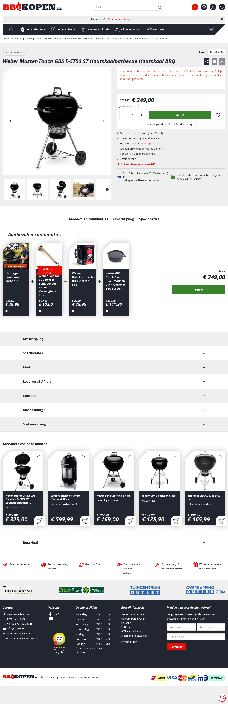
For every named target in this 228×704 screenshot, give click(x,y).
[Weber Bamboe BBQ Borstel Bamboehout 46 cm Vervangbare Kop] (49, 256)
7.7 (195, 7)
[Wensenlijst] (222, 7)
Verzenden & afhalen (133, 614)
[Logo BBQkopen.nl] (32, 6)
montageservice (150, 143)
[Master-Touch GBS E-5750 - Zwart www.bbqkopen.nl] (57, 120)
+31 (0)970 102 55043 (19, 623)
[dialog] (222, 698)
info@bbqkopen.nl (17, 628)
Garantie (126, 623)
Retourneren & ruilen (133, 618)
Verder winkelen (15, 52)
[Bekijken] (211, 29)
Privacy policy (129, 641)
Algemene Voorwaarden (135, 635)
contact (204, 7)
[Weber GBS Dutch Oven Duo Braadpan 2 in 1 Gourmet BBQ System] (116, 256)
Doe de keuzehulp (119, 19)
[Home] (11, 29)
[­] (50, 614)
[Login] (213, 7)
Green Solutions (67, 677)
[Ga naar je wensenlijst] (223, 7)
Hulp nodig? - (110, 19)
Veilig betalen (128, 627)
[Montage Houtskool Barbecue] (16, 256)
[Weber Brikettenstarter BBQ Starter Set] (82, 256)
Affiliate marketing (131, 631)
